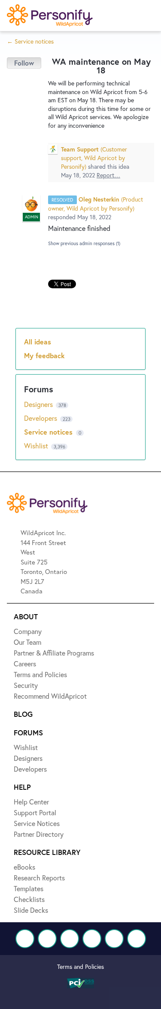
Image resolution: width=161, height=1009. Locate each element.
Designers (39, 404)
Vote (24, 63)
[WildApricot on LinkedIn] (69, 938)
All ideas (37, 341)
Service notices (49, 431)
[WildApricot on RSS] (136, 938)
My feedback (44, 355)
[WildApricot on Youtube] (91, 938)
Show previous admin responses (84, 243)
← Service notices (30, 41)
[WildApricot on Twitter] (47, 938)
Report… (108, 175)
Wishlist (37, 445)
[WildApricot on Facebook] (24, 938)
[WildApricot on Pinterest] (114, 938)
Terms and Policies (80, 966)
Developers (41, 418)
